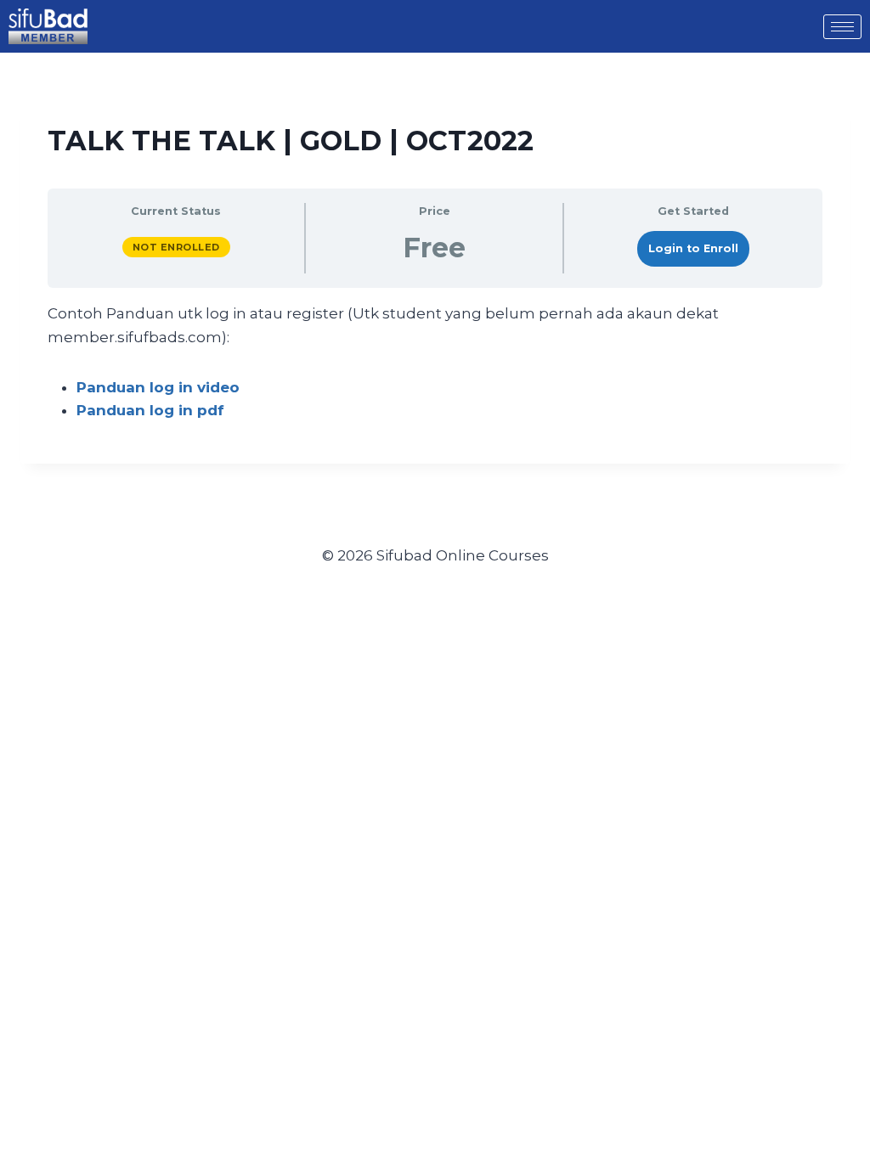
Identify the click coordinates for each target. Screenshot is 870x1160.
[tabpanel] (435, 362)
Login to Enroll (693, 248)
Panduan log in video (158, 387)
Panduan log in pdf (150, 410)
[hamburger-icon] (842, 26)
